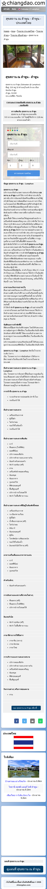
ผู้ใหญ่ (21, 160)
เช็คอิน (9, 139)
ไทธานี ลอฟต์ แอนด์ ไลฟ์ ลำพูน (23, 787)
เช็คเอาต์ (10, 150)
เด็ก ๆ (32, 160)
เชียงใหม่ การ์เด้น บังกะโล (18, 795)
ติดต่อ (14, 9)
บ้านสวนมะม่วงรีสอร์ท (15, 781)
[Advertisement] (23, 830)
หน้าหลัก (7, 9)
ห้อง (8, 160)
